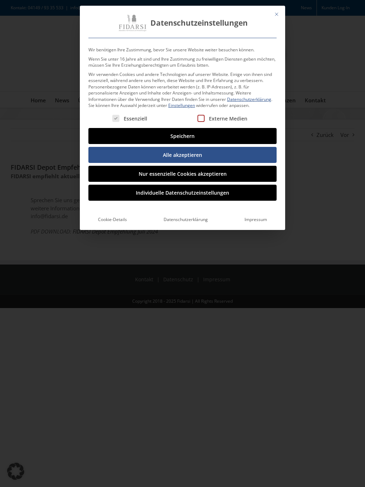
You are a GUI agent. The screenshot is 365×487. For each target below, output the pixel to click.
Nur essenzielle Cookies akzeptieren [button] (183, 173)
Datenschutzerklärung (249, 99)
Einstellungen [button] (181, 105)
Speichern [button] (182, 136)
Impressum (256, 219)
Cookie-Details (112, 219)
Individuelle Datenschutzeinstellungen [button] (182, 192)
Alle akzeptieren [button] (182, 155)
